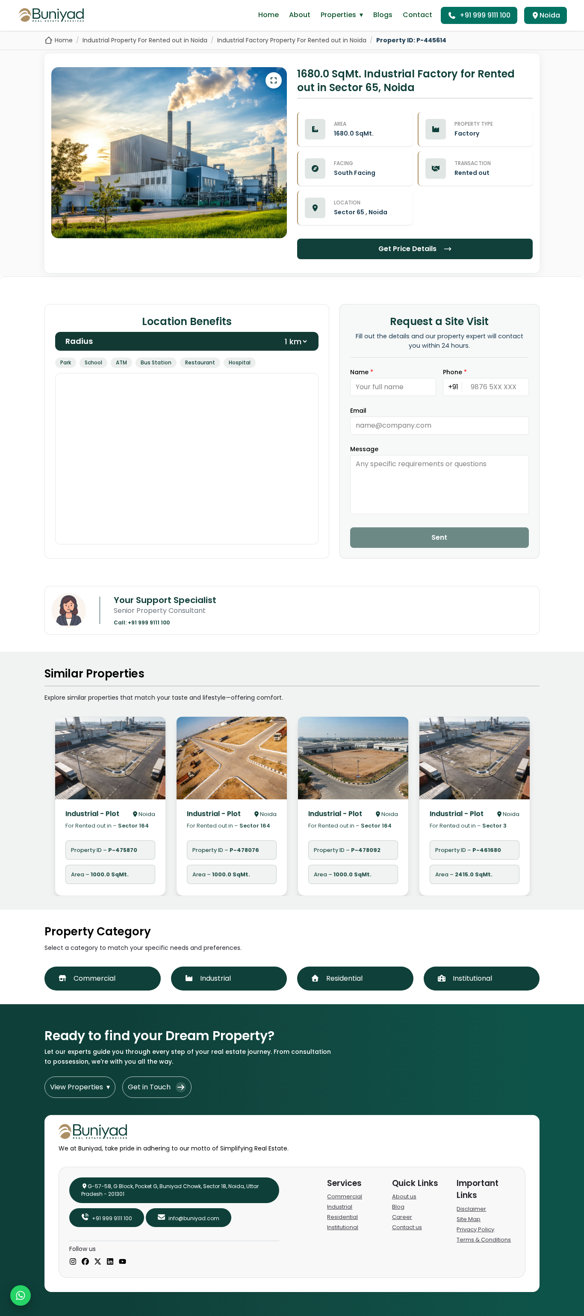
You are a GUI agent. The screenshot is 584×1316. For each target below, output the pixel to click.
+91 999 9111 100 (485, 15)
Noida (550, 15)
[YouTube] (122, 1262)
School (93, 362)
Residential (342, 1217)
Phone (455, 372)
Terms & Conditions (484, 1240)
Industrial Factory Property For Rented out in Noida (291, 40)
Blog (398, 1207)
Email (358, 410)
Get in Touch (149, 1087)
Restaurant (200, 362)
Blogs (382, 15)
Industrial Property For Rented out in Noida (145, 40)
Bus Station (156, 362)
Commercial (344, 1196)
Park (65, 362)
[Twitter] (97, 1262)
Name (361, 372)
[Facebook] (85, 1262)
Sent (439, 537)
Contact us (407, 1227)
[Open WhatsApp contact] (20, 1295)
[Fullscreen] (273, 80)
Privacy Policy (475, 1229)
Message (364, 449)
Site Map (469, 1219)
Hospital (240, 362)
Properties (342, 15)
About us (404, 1196)
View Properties (80, 1087)
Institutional (342, 1227)
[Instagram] (73, 1262)
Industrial (339, 1207)
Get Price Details (407, 249)
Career (402, 1217)
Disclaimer (471, 1209)
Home (268, 15)
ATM (121, 362)
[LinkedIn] (110, 1262)
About (299, 15)
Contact (417, 15)
